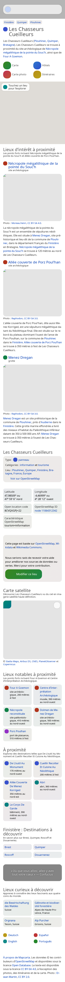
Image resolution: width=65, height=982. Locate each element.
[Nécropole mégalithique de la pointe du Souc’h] (32, 197)
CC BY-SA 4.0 (34, 223)
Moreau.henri (19, 223)
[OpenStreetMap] (7, 552)
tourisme (43, 465)
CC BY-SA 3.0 (31, 318)
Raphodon (17, 318)
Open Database (21, 965)
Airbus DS (25, 661)
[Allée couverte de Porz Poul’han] (32, 292)
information (27, 465)
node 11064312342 (46, 510)
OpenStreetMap (45, 543)
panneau (23, 460)
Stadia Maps (12, 661)
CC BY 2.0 (23, 977)
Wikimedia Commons (29, 547)
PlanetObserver (47, 661)
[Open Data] (13, 538)
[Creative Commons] (45, 951)
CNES (35, 661)
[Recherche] (58, 9)
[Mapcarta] (8, 9)
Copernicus (9, 664)
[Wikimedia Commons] (20, 552)
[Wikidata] (14, 552)
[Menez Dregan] (32, 388)
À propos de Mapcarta (16, 957)
